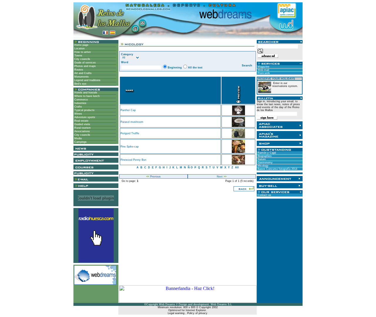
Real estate (80, 120)
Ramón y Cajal (266, 152)
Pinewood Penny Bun (133, 159)
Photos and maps (84, 66)
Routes (78, 69)
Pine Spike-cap (129, 146)
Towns (77, 55)
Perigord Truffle (129, 133)
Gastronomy (265, 162)
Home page (80, 44)
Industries (79, 103)
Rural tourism (82, 127)
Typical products (84, 110)
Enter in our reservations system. (285, 85)
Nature (261, 159)
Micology (262, 165)
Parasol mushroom (131, 121)
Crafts (77, 106)
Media (77, 138)
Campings (80, 141)
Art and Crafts (82, 73)
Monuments (81, 76)
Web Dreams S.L (221, 304)
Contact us (264, 195)
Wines (77, 113)
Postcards (263, 73)
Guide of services (84, 62)
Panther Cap (128, 110)
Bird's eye (79, 83)
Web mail (263, 69)
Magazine (263, 66)
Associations (81, 131)
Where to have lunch (86, 96)
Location (79, 48)
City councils (81, 59)
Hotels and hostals (85, 92)
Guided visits (81, 124)
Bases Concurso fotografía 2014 (277, 168)
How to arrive (82, 52)
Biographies (264, 156)
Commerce (80, 99)
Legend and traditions (86, 80)
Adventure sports (84, 117)
